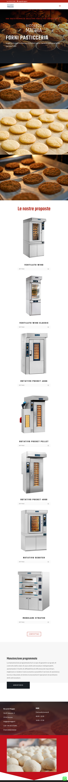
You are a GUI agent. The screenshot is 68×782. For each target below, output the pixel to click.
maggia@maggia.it (9, 721)
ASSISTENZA (18, 685)
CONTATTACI (34, 634)
